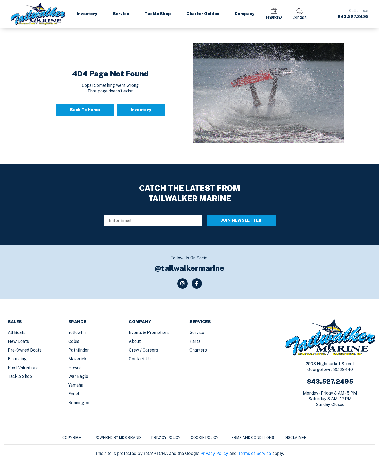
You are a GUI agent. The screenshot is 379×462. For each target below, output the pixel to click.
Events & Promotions (149, 332)
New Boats (18, 341)
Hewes (74, 367)
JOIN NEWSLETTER (241, 220)
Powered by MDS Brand (117, 437)
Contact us (140, 358)
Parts (195, 341)
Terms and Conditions (251, 437)
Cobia (73, 341)
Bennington (79, 402)
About (135, 341)
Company (244, 13)
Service (121, 13)
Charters (198, 350)
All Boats (17, 332)
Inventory (87, 13)
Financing (274, 17)
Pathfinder (78, 350)
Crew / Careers (143, 350)
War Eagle (78, 376)
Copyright (73, 437)
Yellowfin (77, 332)
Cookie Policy (204, 437)
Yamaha (75, 385)
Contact (300, 17)
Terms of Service (254, 453)
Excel (73, 393)
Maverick (77, 358)
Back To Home (85, 109)
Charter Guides (202, 13)
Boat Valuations (23, 367)
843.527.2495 (353, 16)
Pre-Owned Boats (25, 350)
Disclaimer (295, 437)
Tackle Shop (158, 13)
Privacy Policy (165, 437)
